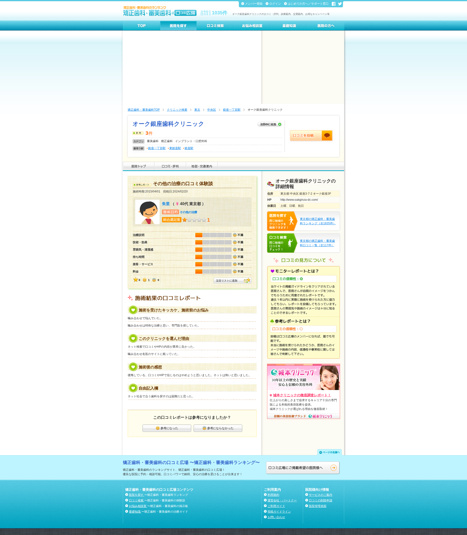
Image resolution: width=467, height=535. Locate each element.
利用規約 (273, 495)
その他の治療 (188, 212)
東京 (197, 109)
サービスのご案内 (320, 495)
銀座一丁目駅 (232, 109)
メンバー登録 (254, 3)
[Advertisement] (233, 67)
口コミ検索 (136, 500)
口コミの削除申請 (320, 500)
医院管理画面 (317, 506)
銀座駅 (189, 148)
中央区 (211, 109)
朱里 (166, 204)
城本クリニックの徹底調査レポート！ (302, 395)
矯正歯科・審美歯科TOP (144, 109)
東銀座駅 (175, 148)
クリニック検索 (177, 109)
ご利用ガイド (276, 506)
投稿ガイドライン (279, 511)
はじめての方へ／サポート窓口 (308, 3)
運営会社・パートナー (282, 500)
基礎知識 (135, 511)
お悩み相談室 (138, 506)
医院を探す (136, 495)
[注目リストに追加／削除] (269, 124)
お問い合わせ (276, 517)
